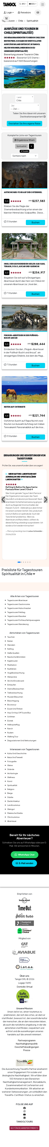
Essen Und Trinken (15, 709)
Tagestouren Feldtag (16, 612)
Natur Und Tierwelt (15, 757)
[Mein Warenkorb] (6, 18)
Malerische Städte (15, 813)
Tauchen (11, 637)
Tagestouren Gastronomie (18, 604)
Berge (10, 793)
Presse (26, 1050)
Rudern (10, 733)
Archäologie (12, 773)
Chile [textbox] (18, 100)
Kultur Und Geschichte (16, 753)
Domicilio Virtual (24, 986)
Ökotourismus (13, 817)
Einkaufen (11, 685)
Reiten (10, 641)
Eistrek (10, 721)
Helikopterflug (13, 725)
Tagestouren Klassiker (16, 616)
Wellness (11, 777)
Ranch (10, 728)
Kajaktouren (12, 661)
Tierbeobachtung (14, 693)
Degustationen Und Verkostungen (21, 740)
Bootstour (11, 705)
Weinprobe (12, 677)
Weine (10, 765)
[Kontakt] (37, 12)
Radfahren (11, 669)
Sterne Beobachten (15, 689)
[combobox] (24, 99)
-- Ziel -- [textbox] (15, 108)
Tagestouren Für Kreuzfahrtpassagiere (23, 620)
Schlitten (11, 717)
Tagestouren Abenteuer (17, 600)
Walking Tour (12, 736)
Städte (10, 797)
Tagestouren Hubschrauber (19, 608)
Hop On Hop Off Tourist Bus (19, 713)
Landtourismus (13, 805)
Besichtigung (13, 701)
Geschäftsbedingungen (27, 1046)
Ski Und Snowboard (15, 681)
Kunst (9, 781)
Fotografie (11, 761)
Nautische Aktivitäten (16, 657)
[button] (3, 500)
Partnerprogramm (27, 1040)
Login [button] (9, 12)
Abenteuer (11, 821)
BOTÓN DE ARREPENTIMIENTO (24, 1128)
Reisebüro (25, 12)
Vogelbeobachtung (15, 673)
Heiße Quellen (13, 653)
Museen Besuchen (15, 697)
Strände (10, 769)
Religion (10, 789)
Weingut (11, 809)
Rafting (10, 649)
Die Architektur (13, 801)
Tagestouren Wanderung (18, 624)
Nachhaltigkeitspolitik (27, 1043)
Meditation (12, 665)
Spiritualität (12, 785)
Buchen (35, 222)
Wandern (11, 645)
